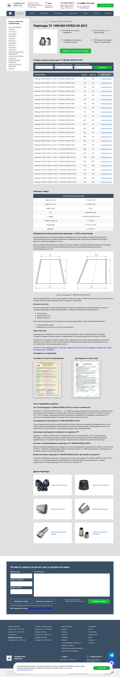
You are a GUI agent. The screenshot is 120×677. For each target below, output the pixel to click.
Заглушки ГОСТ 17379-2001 (43, 640)
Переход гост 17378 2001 (45, 350)
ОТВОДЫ (11, 29)
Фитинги (12, 50)
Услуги (32, 13)
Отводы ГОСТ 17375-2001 (16, 629)
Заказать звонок (105, 5)
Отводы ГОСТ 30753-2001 (16, 632)
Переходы (12, 32)
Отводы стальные (14, 626)
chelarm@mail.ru (84, 8)
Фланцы (11, 45)
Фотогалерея (58, 13)
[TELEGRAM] (111, 655)
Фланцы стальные (40, 632)
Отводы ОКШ (12, 634)
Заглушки (12, 47)
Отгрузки (96, 13)
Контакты (108, 13)
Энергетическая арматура (14, 65)
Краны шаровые (14, 27)
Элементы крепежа (16, 56)
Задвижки (12, 43)
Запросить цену (107, 79)
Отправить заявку (99, 601)
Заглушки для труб (41, 637)
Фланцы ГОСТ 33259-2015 (43, 634)
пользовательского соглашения (39, 608)
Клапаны (11, 36)
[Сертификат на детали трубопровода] (47, 379)
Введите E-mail (16, 587)
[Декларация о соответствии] (86, 379)
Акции (85, 13)
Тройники (12, 34)
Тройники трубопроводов (43, 626)
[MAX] (111, 663)
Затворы (11, 38)
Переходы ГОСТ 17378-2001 (56, 348)
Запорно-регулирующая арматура (14, 60)
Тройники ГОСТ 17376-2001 (43, 629)
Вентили (11, 41)
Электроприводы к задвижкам (16, 53)
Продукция (20, 13)
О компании (44, 13)
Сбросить (102, 67)
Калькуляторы (72, 13)
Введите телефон (17, 579)
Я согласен (101, 668)
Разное (11, 68)
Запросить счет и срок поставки (75, 51)
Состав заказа (39, 572)
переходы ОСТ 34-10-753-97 (77, 348)
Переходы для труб (15, 637)
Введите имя (15, 572)
